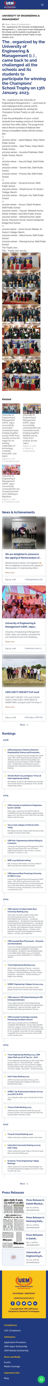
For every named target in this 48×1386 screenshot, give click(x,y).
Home (6, 24)
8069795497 (30, 1293)
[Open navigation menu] (43, 4)
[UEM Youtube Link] (30, 1303)
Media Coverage (12, 1366)
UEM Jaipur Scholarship (15, 1346)
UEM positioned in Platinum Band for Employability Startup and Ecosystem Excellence (23, 752)
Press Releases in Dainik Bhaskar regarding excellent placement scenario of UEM (35, 1237)
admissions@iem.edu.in (24, 1298)
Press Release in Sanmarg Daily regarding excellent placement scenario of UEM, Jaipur (35, 1219)
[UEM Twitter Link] (24, 1303)
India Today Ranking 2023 (18, 1076)
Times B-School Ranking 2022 (20, 1134)
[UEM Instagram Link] (18, 1303)
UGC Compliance (12, 1330)
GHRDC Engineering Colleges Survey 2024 (25, 984)
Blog (6, 1378)
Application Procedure (15, 1342)
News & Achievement (20, 24)
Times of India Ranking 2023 (19, 1107)
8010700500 (18, 1293)
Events (7, 1362)
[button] (41, 1379)
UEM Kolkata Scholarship (16, 1350)
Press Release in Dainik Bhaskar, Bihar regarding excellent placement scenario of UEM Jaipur (35, 1202)
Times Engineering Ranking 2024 (21, 965)
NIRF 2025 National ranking (19, 860)
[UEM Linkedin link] (35, 1303)
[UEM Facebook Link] (13, 1303)
